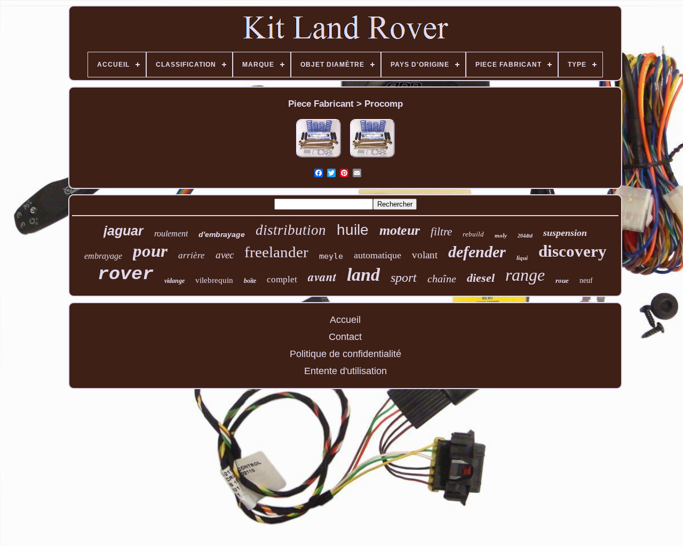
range (525, 274)
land (363, 274)
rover (126, 274)
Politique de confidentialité (345, 354)
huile (353, 229)
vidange (174, 280)
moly (501, 235)
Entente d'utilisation (345, 371)
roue (562, 280)
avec (225, 254)
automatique (377, 255)
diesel (481, 277)
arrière (191, 255)
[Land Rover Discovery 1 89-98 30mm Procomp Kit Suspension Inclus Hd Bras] (372, 157)
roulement (171, 233)
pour (150, 250)
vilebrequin (214, 280)
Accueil (345, 319)
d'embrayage (221, 234)
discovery (572, 251)
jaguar (124, 230)
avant (322, 276)
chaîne (441, 278)
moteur (399, 230)
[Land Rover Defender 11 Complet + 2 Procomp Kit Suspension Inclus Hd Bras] (318, 157)
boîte (250, 280)
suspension (565, 232)
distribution (291, 230)
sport (404, 277)
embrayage (103, 255)
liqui (522, 258)
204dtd (525, 236)
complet (282, 279)
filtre (441, 231)
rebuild (473, 234)
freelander (276, 251)
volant (425, 254)
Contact (345, 336)
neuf (586, 280)
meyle (331, 256)
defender (477, 251)
